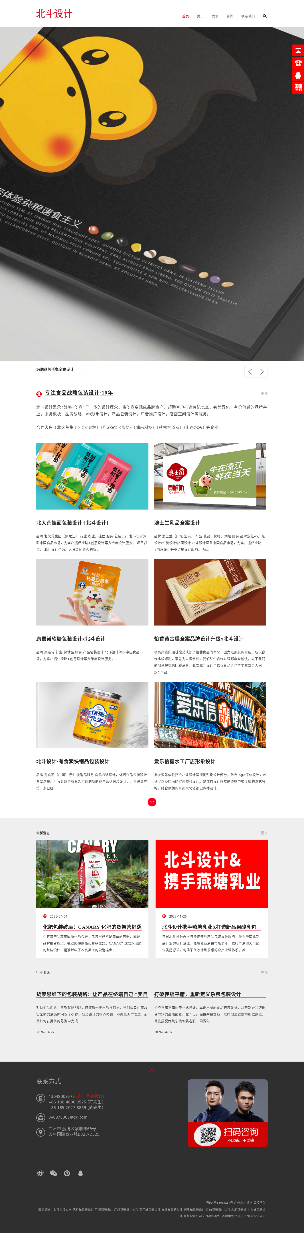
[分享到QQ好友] (80, 1173)
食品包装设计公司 (218, 1209)
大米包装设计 (240, 1209)
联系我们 (248, 16)
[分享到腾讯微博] (67, 1173)
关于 (200, 16)
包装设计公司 (193, 1216)
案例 (215, 16)
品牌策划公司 (231, 1216)
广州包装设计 (104, 1209)
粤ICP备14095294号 (219, 1202)
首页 (185, 16)
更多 (264, 394)
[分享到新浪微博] (40, 1173)
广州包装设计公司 (126, 1209)
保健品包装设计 (173, 1209)
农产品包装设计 (150, 1209)
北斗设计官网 (63, 1209)
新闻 (230, 16)
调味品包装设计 (195, 1209)
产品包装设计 (212, 1216)
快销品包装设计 (84, 1209)
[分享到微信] (54, 1173)
